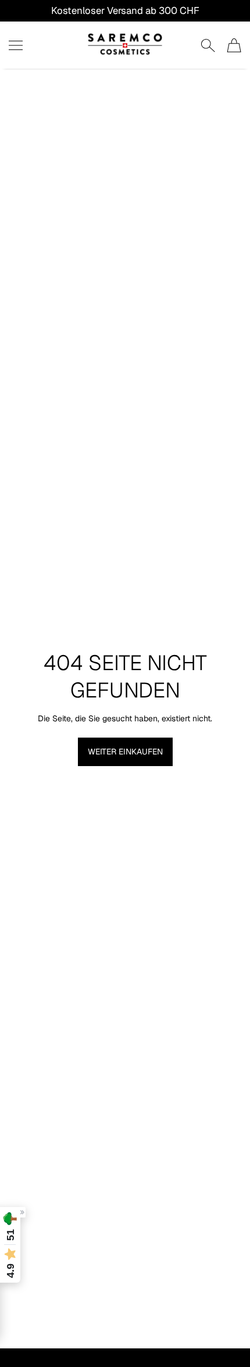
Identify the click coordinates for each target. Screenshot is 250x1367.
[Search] (208, 45)
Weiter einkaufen (125, 751)
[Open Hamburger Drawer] (16, 45)
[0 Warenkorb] (234, 45)
